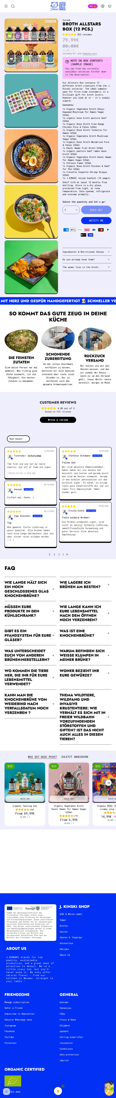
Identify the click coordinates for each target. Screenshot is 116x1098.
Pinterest (11, 1042)
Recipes (64, 948)
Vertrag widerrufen (71, 1037)
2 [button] (54, 554)
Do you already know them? (79, 259)
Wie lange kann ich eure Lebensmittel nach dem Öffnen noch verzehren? (80, 613)
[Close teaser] (62, 1086)
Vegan (63, 919)
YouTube (9, 1037)
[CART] (109, 6)
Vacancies (65, 1007)
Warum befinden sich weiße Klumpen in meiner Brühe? (82, 655)
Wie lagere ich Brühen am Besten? (80, 584)
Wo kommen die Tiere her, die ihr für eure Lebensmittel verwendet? (26, 677)
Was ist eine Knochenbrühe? (77, 633)
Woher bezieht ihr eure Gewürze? (79, 673)
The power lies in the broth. (81, 267)
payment (64, 1031)
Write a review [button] (58, 419)
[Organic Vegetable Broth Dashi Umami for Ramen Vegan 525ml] (68, 783)
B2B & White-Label (71, 914)
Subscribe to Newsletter (20, 1013)
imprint (64, 1060)
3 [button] (59, 554)
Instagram (10, 1025)
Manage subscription (17, 1002)
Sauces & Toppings (71, 937)
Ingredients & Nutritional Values (83, 251)
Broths (64, 925)
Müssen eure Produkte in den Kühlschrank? (22, 611)
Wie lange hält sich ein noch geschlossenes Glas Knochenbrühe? (27, 589)
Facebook (10, 1031)
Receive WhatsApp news (18, 1019)
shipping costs (90, 53)
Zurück (66, 19)
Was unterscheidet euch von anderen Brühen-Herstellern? (27, 655)
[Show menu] (6, 6)
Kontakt (64, 1002)
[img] (14, 451)
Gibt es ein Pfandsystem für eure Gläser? (28, 635)
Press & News (68, 1019)
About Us (65, 954)
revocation (66, 1042)
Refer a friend (14, 1007)
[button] (70, 34)
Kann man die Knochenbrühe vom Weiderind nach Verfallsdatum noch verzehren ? (26, 703)
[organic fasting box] (25, 783)
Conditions (66, 1048)
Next (108, 783)
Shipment (65, 1025)
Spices (64, 931)
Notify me (96, 220)
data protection (69, 1054)
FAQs (62, 1013)
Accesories (66, 943)
